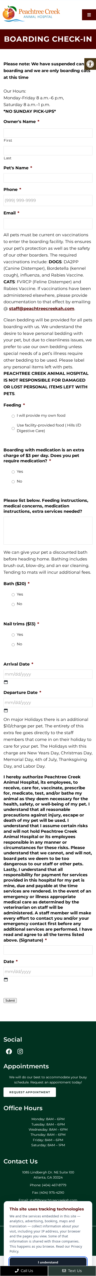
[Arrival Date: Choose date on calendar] (5, 682)
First (8, 140)
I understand (48, 1262)
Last (8, 158)
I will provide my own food (41, 415)
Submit (10, 1000)
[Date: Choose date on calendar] (5, 979)
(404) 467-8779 (54, 1185)
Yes (20, 471)
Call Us (26, 1271)
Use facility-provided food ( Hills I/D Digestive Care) (49, 428)
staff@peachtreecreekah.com (41, 308)
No (19, 481)
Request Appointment (29, 1092)
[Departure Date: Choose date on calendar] (5, 710)
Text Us (74, 1271)
